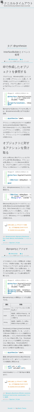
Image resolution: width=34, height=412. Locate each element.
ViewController (13, 395)
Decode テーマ (12, 408)
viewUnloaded (22, 395)
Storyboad (6, 395)
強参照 (6, 397)
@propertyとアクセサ (17, 248)
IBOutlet (21, 393)
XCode (18, 242)
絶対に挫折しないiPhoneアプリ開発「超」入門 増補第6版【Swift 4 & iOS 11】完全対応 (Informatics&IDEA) (18, 227)
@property (19, 236)
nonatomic (27, 393)
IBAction (12, 238)
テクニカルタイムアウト (17, 3)
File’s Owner (6, 238)
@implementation (11, 236)
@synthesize (25, 236)
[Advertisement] (17, 26)
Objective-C (12, 242)
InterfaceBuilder (19, 238)
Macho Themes (22, 408)
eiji (22, 59)
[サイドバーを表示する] (2, 2)
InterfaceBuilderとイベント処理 (17, 53)
